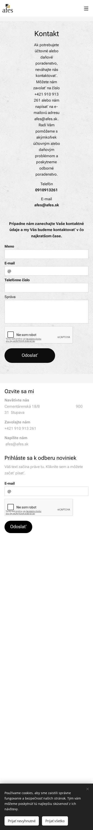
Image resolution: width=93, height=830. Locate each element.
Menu (86, 8)
